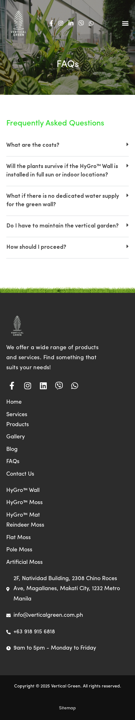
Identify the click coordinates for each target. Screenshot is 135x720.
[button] (125, 23)
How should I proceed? (36, 247)
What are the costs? (32, 145)
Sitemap (67, 708)
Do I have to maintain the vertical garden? (62, 226)
